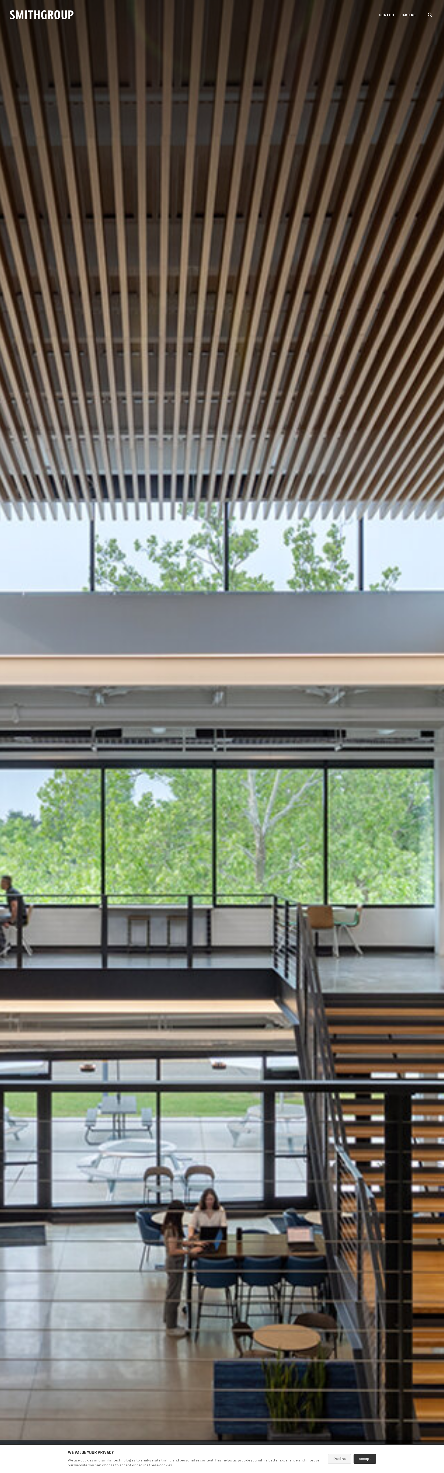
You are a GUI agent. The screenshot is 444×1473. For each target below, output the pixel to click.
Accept (365, 1459)
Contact (387, 15)
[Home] (41, 15)
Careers (408, 15)
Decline (339, 1459)
